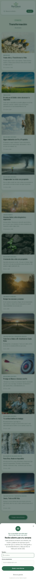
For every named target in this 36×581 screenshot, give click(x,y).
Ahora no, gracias (18, 574)
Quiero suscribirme (18, 568)
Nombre (4, 552)
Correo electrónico (7, 559)
